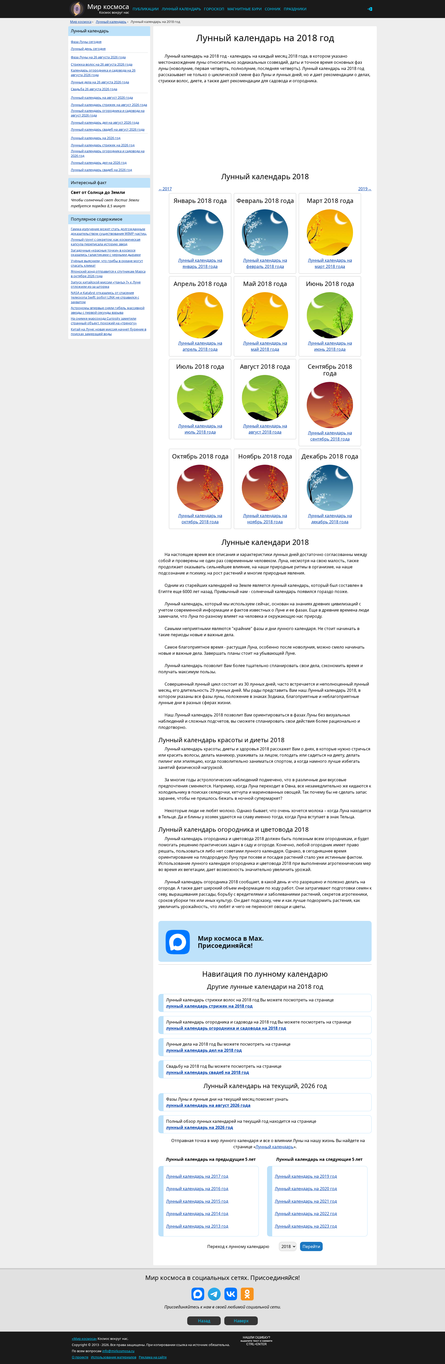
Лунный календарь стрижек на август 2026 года (109, 105)
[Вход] (369, 9)
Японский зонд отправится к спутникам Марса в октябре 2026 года (108, 273)
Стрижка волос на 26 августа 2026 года (101, 64)
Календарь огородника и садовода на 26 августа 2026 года (103, 72)
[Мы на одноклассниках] (247, 1294)
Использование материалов (113, 1357)
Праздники (295, 8)
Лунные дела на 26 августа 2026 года (100, 82)
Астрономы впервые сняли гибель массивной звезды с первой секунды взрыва (107, 310)
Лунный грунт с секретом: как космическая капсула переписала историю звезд (105, 241)
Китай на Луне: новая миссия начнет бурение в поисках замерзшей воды (108, 331)
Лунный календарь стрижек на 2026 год (102, 145)
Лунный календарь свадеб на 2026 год (101, 170)
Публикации (146, 8)
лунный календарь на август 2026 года (208, 1105)
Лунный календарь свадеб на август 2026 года (107, 129)
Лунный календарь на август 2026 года (102, 97)
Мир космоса (80, 21)
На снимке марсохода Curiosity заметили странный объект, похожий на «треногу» (104, 320)
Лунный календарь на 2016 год (197, 1188)
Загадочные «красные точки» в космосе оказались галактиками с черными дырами (106, 252)
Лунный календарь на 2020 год (306, 1188)
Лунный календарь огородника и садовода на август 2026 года (107, 113)
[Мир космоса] (77, 9)
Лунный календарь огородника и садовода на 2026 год (107, 153)
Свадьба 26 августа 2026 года (94, 89)
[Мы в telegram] (214, 1294)
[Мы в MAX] (198, 1294)
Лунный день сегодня (88, 49)
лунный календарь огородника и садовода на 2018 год (226, 1028)
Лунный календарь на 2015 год (197, 1201)
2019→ (365, 189)
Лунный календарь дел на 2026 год (98, 162)
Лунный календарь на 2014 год (197, 1213)
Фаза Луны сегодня (86, 42)
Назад (204, 1321)
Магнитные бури (244, 8)
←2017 (165, 189)
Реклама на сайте (153, 1357)
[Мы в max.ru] (226, 954)
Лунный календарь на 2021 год (306, 1201)
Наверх (241, 1321)
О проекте (80, 1357)
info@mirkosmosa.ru (118, 1351)
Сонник (273, 8)
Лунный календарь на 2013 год (197, 1226)
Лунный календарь (181, 8)
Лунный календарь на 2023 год (306, 1226)
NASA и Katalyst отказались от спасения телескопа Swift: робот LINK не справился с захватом (105, 297)
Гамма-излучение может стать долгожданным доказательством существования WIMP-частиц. (109, 231)
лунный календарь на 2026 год (199, 1127)
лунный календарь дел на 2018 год (204, 1050)
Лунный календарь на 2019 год (306, 1176)
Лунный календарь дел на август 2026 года (105, 122)
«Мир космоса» (84, 1338)
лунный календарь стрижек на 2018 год (209, 1006)
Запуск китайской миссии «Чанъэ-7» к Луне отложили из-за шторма (106, 284)
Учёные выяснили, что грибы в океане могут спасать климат (107, 263)
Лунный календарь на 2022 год (306, 1213)
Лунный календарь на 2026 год (95, 138)
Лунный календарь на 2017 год (197, 1176)
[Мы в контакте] (231, 1294)
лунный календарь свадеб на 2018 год (207, 1072)
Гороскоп (214, 8)
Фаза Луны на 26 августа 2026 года (98, 57)
